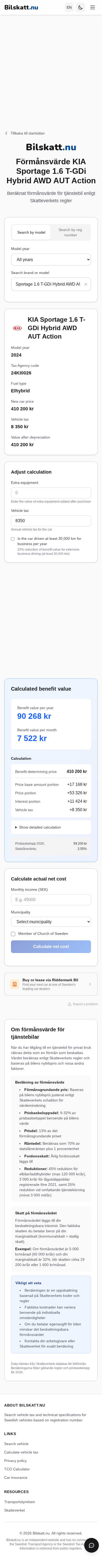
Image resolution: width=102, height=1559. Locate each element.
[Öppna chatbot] (91, 1545)
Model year (20, 249)
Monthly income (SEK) (29, 889)
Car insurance (15, 1477)
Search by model (31, 232)
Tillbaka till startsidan (27, 133)
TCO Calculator (17, 1469)
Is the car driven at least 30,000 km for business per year (49, 546)
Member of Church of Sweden (43, 933)
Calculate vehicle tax (21, 1452)
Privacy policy (15, 1461)
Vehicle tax (20, 510)
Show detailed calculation (40, 827)
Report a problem (85, 1004)
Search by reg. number (71, 232)
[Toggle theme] (80, 7)
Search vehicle (16, 1444)
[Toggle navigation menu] (92, 7)
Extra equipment (24, 482)
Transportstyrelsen (19, 1502)
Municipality (20, 912)
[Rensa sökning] (86, 284)
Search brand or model (30, 273)
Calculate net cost (51, 946)
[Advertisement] (51, 66)
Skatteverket (14, 1510)
